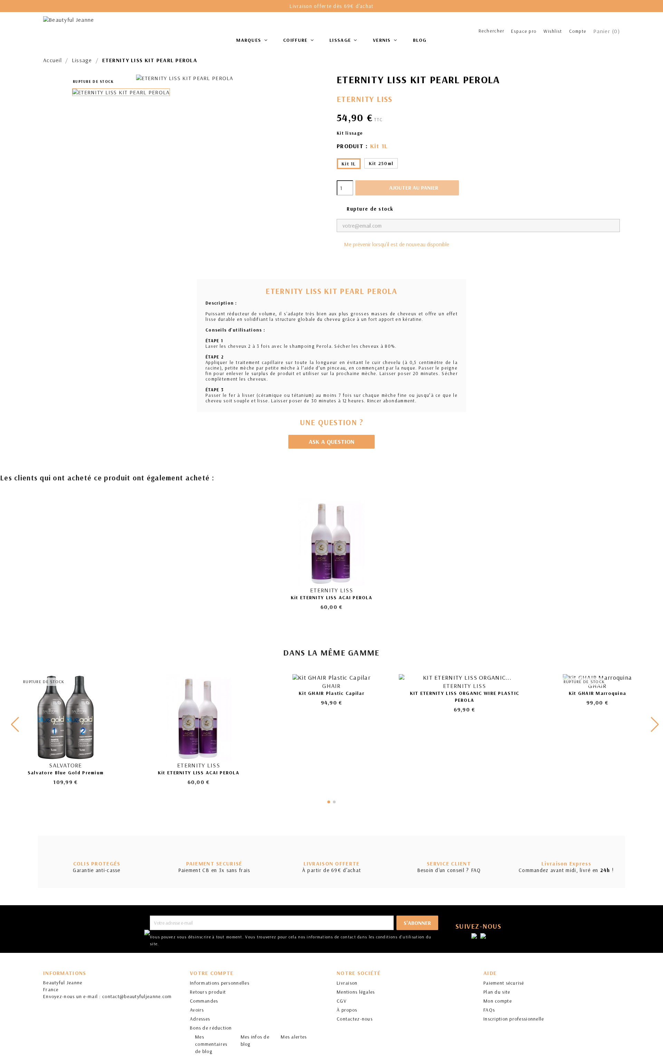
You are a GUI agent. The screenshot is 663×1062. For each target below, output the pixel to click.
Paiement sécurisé (503, 983)
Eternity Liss (365, 99)
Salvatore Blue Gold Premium (66, 772)
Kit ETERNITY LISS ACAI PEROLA (331, 597)
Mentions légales (356, 992)
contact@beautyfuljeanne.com (137, 996)
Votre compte (211, 972)
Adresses (200, 1019)
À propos (347, 1010)
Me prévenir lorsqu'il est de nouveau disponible (396, 244)
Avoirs (197, 1010)
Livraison (347, 983)
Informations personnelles (219, 983)
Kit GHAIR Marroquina (597, 693)
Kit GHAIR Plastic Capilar (331, 693)
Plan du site (496, 992)
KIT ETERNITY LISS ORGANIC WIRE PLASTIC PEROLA (464, 696)
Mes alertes (294, 1037)
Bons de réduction (211, 1028)
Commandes (204, 1001)
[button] (655, 724)
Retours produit (208, 992)
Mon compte (497, 1001)
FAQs (489, 1010)
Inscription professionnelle (513, 1019)
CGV (342, 1001)
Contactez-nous (355, 1019)
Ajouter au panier (408, 187)
